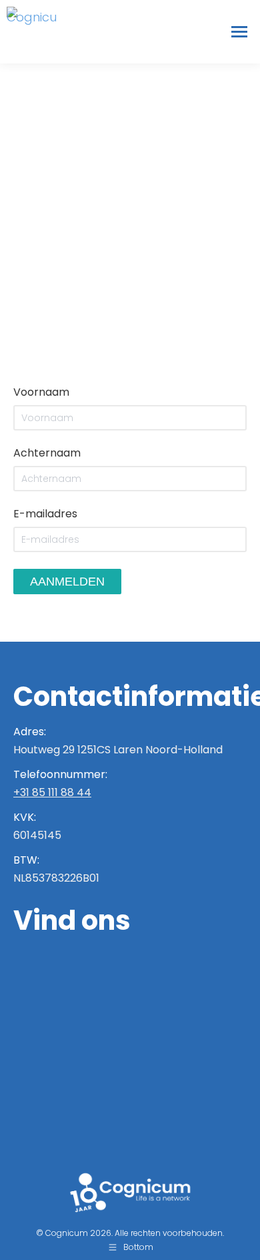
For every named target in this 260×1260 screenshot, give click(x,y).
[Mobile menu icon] (239, 31)
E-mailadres (45, 513)
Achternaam (47, 453)
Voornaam (41, 392)
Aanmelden (67, 581)
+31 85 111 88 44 (52, 792)
